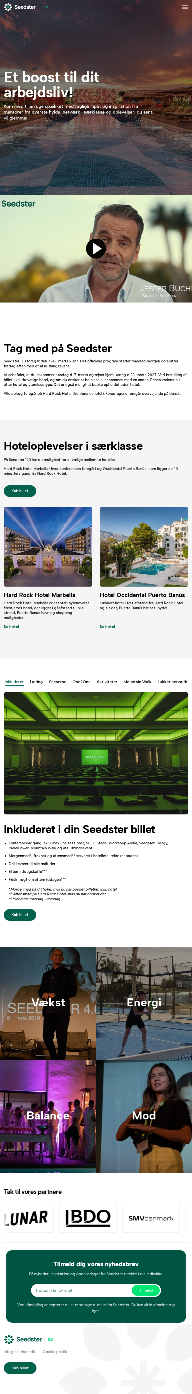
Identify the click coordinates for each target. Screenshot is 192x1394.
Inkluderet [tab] (14, 681)
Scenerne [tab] (57, 681)
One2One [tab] (81, 681)
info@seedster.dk (19, 1352)
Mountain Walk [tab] (138, 681)
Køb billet (20, 491)
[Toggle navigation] (185, 7)
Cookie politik (55, 1352)
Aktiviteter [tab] (107, 681)
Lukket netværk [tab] (172, 681)
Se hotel (11, 626)
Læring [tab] (36, 681)
